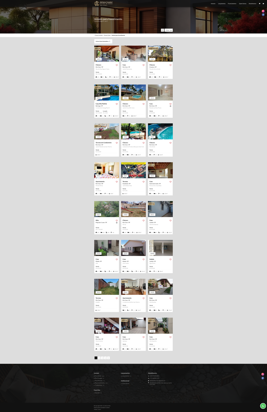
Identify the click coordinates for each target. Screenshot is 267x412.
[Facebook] (262, 378)
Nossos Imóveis (99, 35)
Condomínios (99, 385)
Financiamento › (232, 3)
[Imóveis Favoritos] (259, 3)
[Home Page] (263, 3)
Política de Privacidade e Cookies (102, 407)
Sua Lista (98, 393)
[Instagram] (262, 374)
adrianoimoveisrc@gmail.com (157, 380)
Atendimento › (253, 3)
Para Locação (99, 378)
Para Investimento (101, 383)
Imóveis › (213, 3)
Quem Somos (242, 3)
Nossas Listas (107, 35)
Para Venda (99, 376)
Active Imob (107, 405)
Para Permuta (100, 380)
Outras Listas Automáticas (102, 41)
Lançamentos (221, 3)
